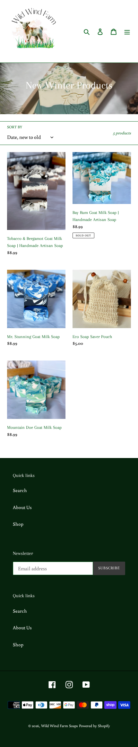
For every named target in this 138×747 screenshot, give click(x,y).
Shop (18, 524)
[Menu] (127, 31)
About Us (22, 507)
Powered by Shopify (94, 725)
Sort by (14, 126)
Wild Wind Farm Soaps (59, 725)
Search (20, 490)
